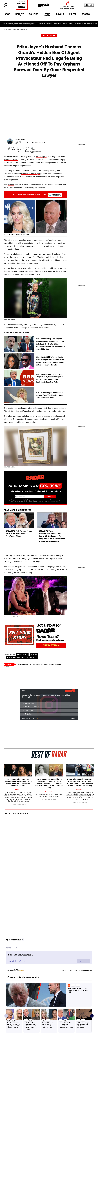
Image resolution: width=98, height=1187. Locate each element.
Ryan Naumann (20, 139)
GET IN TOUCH (51, 645)
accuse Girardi (46, 555)
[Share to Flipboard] (26, 148)
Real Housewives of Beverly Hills (22, 657)
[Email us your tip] (22, 9)
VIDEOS (72, 14)
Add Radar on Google (34, 151)
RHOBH (34, 654)
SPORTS (86, 14)
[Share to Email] (33, 148)
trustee (11, 185)
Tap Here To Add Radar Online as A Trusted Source (27, 195)
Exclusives (13, 29)
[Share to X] (19, 148)
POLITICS (33, 14)
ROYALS (60, 14)
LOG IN (90, 5)
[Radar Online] (43, 5)
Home (6, 29)
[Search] (5, 6)
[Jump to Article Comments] (5, 148)
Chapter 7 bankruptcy (31, 174)
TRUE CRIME (47, 14)
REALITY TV (19, 14)
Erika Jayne (23, 29)
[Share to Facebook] (11, 148)
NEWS (7, 14)
